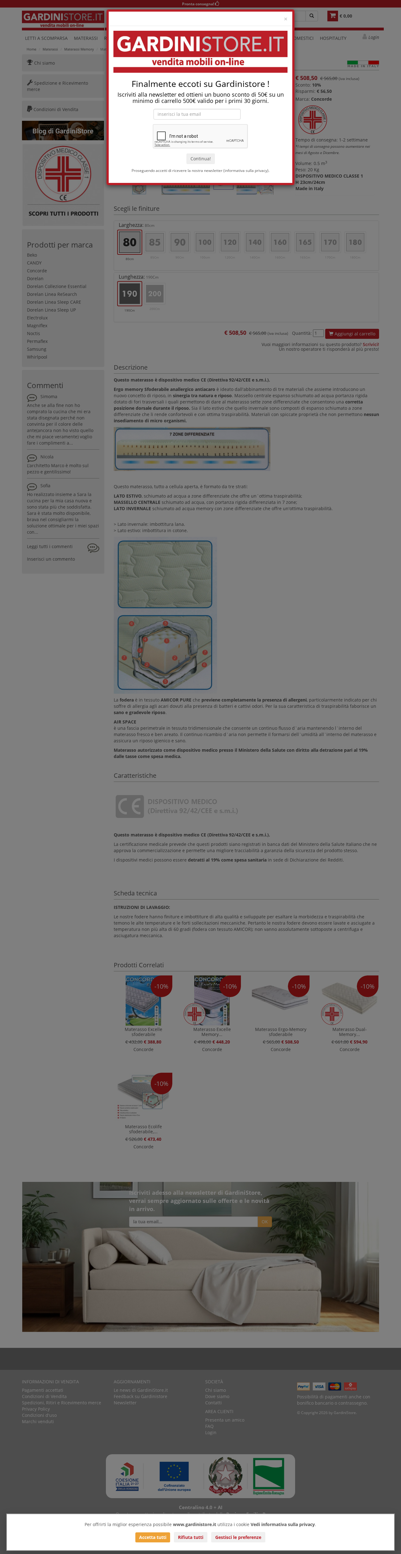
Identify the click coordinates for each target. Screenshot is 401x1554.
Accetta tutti (152, 1537)
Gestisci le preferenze (238, 1537)
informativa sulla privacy (246, 170)
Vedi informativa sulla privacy (283, 1524)
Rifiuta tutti (190, 1537)
